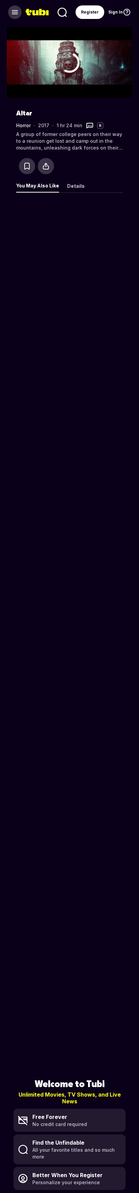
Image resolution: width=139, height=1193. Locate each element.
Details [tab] (76, 186)
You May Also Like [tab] (37, 185)
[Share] (46, 166)
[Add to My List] (27, 166)
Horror (23, 125)
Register (90, 12)
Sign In (115, 12)
